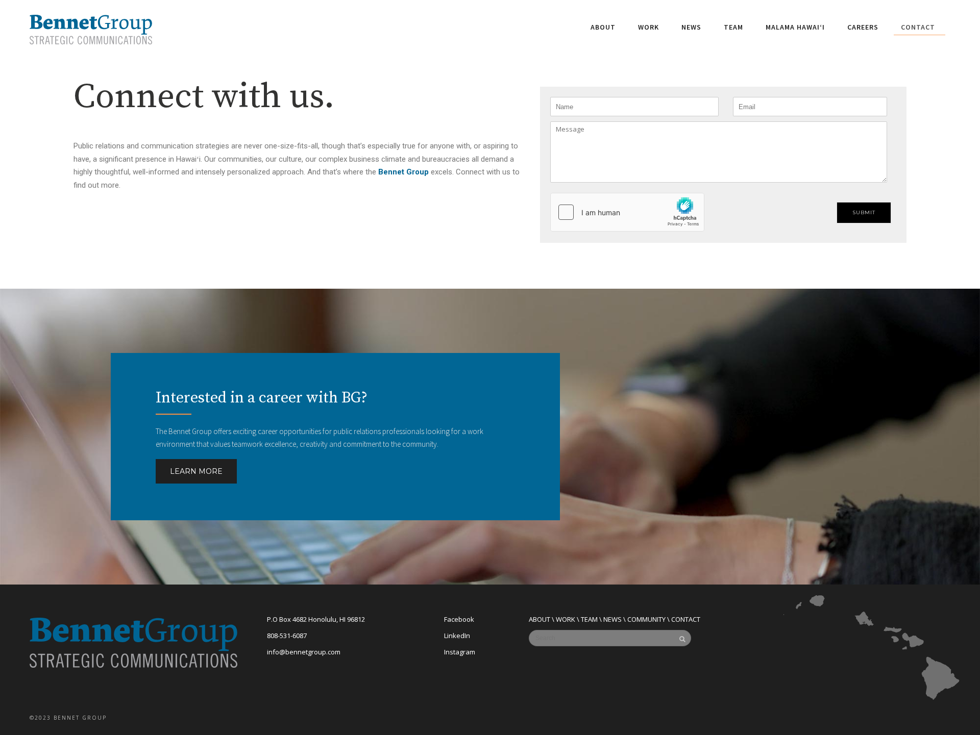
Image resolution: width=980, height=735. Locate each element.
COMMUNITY (646, 619)
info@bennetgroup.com (303, 651)
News (691, 27)
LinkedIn (457, 635)
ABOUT (539, 619)
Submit (863, 212)
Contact (918, 27)
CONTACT (685, 619)
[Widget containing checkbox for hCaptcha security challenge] (627, 212)
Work (648, 27)
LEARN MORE (196, 471)
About (603, 27)
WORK (565, 619)
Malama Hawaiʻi (795, 27)
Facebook (459, 619)
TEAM (589, 619)
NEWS (612, 619)
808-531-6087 (287, 635)
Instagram (459, 651)
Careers (862, 27)
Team (733, 27)
